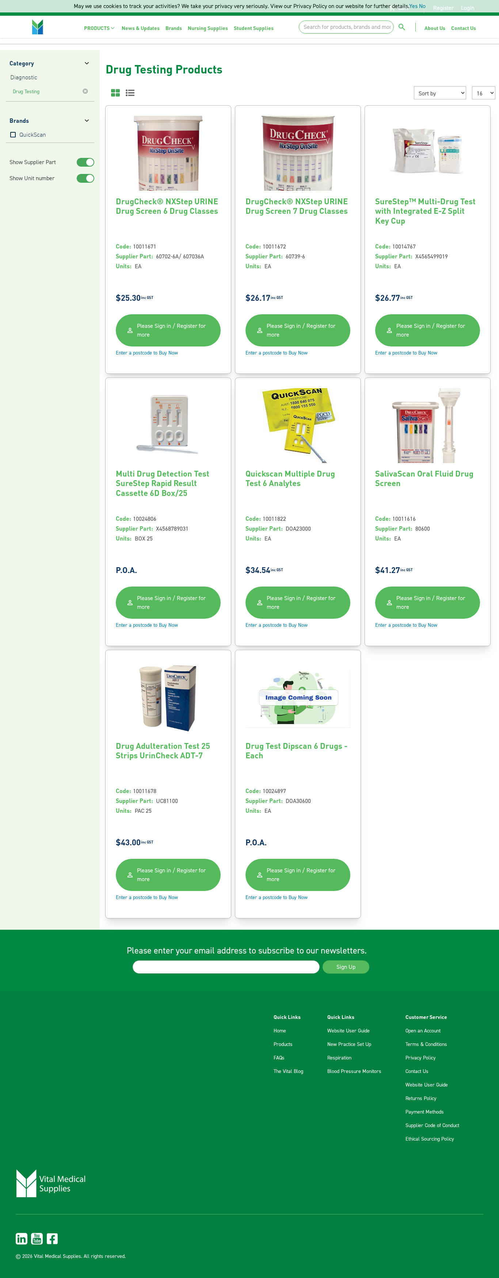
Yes (413, 6)
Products (283, 1044)
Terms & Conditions (426, 1044)
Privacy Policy (420, 1058)
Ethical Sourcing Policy (429, 1139)
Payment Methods (424, 1112)
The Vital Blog (288, 1071)
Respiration (339, 1058)
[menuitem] (100, 28)
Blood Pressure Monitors (354, 1071)
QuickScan (32, 135)
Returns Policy (421, 1098)
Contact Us (416, 1071)
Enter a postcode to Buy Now (147, 353)
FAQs (279, 1058)
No (422, 6)
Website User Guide (348, 1031)
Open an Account (423, 1031)
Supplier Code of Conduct (432, 1125)
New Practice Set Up (349, 1044)
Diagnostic (23, 78)
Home (280, 1031)
